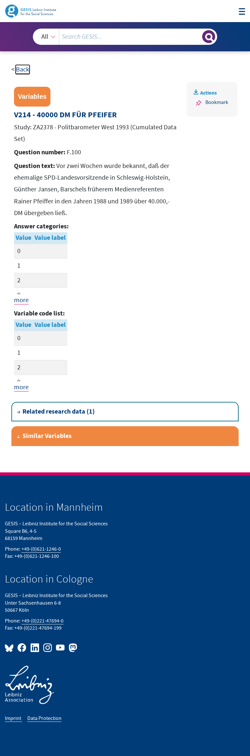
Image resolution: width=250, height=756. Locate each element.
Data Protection (44, 718)
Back (22, 69)
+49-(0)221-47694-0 (42, 621)
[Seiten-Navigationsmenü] (242, 12)
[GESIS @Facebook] (22, 647)
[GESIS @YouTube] (60, 647)
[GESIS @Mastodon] (72, 647)
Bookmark (216, 102)
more (21, 300)
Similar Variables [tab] (47, 436)
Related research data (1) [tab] (58, 411)
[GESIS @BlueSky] (10, 647)
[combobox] (125, 36)
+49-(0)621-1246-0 (41, 549)
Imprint (13, 718)
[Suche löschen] (196, 36)
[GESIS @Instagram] (48, 647)
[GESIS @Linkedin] (35, 647)
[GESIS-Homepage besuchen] (31, 10)
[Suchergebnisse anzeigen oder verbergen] (208, 37)
